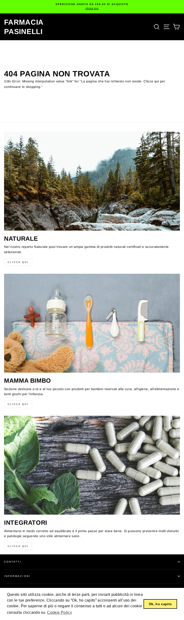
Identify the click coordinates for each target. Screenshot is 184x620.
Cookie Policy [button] (59, 612)
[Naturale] (92, 181)
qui (156, 81)
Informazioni (17, 576)
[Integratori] (92, 465)
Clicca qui (18, 262)
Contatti (12, 561)
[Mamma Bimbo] (92, 323)
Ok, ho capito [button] (160, 604)
